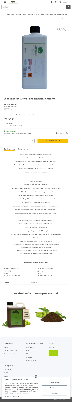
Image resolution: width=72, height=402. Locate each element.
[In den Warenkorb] (5, 24)
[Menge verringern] (6, 141)
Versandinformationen (11, 354)
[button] (51, 2)
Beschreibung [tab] (9, 149)
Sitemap (28, 354)
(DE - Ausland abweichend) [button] (24, 133)
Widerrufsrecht (31, 360)
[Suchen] (68, 7)
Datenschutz (17, 396)
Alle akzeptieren (55, 382)
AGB (27, 350)
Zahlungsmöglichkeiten (11, 350)
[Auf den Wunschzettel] (64, 29)
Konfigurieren (54, 388)
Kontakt (6, 347)
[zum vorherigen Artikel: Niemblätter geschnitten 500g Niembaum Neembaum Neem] (62, 18)
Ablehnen (55, 393)
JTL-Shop (62, 399)
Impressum (8, 396)
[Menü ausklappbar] (5, 1)
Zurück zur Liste (9, 14)
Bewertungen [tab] (23, 149)
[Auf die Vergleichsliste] (59, 29)
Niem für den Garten (17, 110)
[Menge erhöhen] (32, 141)
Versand (19, 125)
